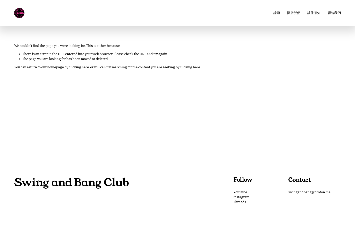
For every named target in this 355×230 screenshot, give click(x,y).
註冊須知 (313, 13)
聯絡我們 (334, 13)
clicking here (79, 67)
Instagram (241, 197)
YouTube (240, 192)
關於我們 (293, 13)
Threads (239, 202)
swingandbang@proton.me (309, 192)
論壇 (276, 13)
